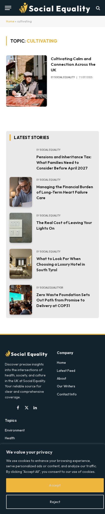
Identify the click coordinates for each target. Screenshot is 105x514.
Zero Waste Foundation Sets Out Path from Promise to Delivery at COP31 (63, 300)
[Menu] (8, 7)
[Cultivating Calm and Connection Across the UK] (26, 81)
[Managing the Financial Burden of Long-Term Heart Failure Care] (21, 192)
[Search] (97, 7)
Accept (55, 485)
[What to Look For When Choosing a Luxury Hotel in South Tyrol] (21, 264)
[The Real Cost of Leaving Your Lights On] (21, 228)
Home (10, 21)
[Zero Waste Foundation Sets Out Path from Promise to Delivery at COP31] (21, 300)
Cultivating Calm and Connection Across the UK (73, 64)
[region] (52, 479)
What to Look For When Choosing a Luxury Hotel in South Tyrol (60, 264)
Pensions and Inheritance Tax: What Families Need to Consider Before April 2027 (63, 162)
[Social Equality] (55, 8)
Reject (55, 502)
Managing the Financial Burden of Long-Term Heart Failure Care (64, 192)
